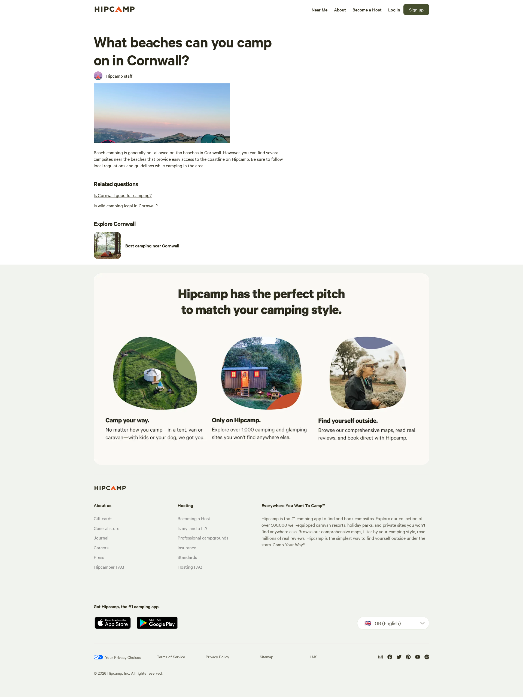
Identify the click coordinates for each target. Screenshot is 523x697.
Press (99, 557)
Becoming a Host (194, 518)
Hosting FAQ (190, 567)
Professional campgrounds (203, 538)
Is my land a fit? (192, 528)
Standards (187, 557)
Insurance (187, 547)
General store (106, 528)
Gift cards (103, 518)
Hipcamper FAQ (109, 567)
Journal (101, 538)
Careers (101, 547)
